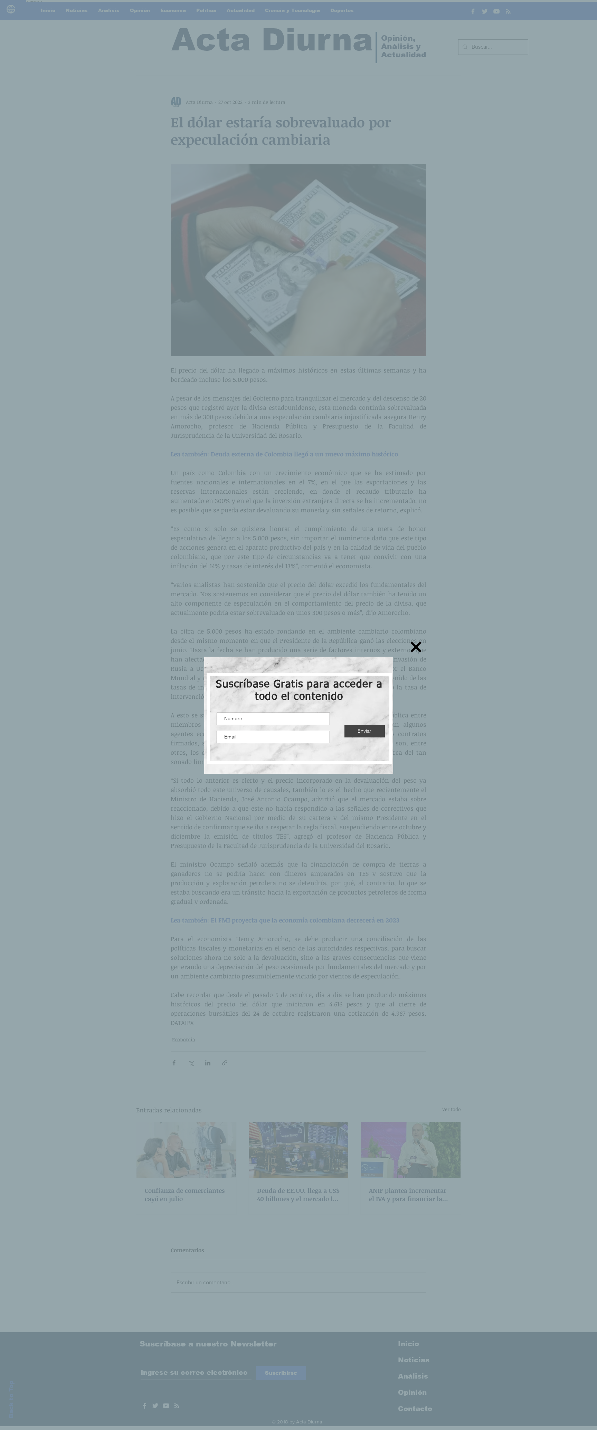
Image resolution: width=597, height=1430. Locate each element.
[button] (415, 647)
